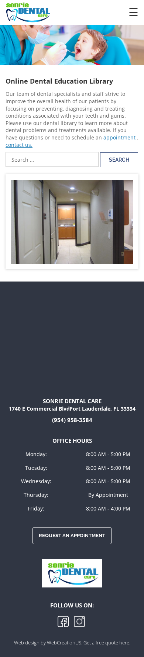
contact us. (19, 144)
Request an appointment (72, 535)
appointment (119, 137)
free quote (107, 642)
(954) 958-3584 (72, 420)
